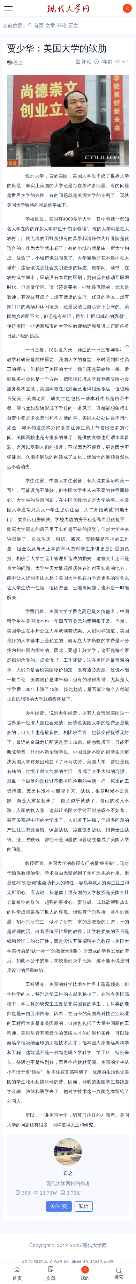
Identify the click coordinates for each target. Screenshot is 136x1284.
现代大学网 (94, 1245)
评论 (62, 25)
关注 (59, 1206)
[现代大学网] (68, 8)
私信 (84, 1206)
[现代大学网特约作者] (68, 1152)
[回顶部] (127, 346)
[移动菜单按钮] (8, 8)
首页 (39, 25)
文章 (50, 25)
